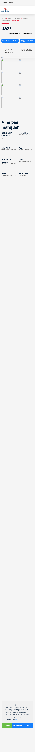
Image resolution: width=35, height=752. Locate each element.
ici (16, 719)
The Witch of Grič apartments (9, 51)
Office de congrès (8, 2)
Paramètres (27, 725)
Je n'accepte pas (17, 725)
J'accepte (7, 725)
